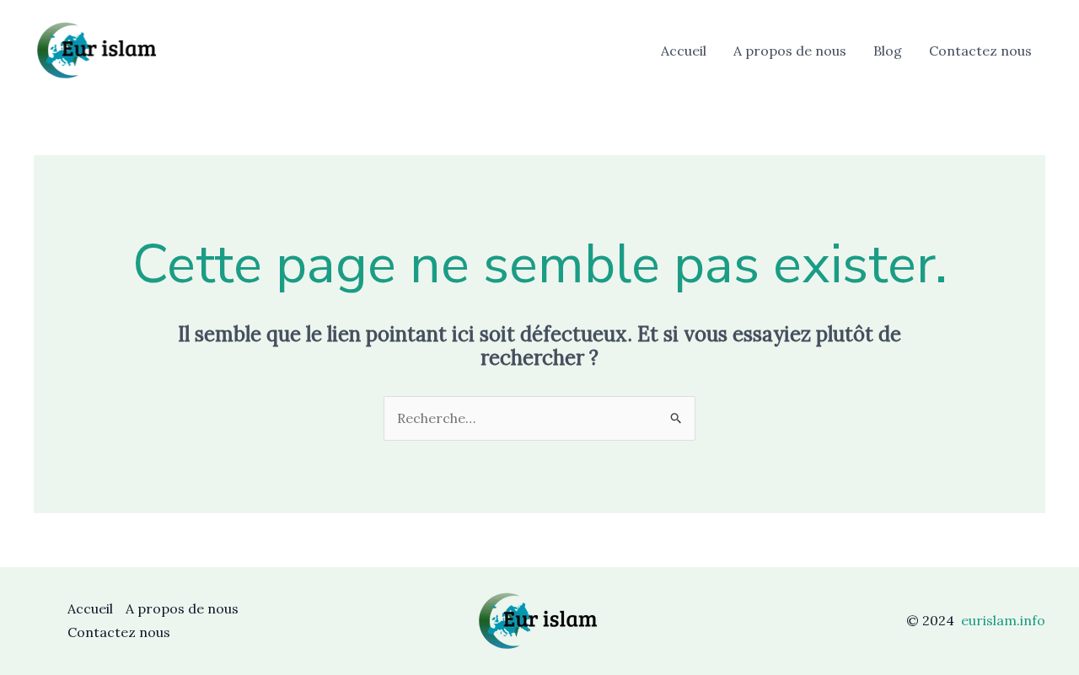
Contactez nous (980, 50)
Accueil (683, 50)
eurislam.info (1003, 620)
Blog (887, 50)
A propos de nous (789, 50)
